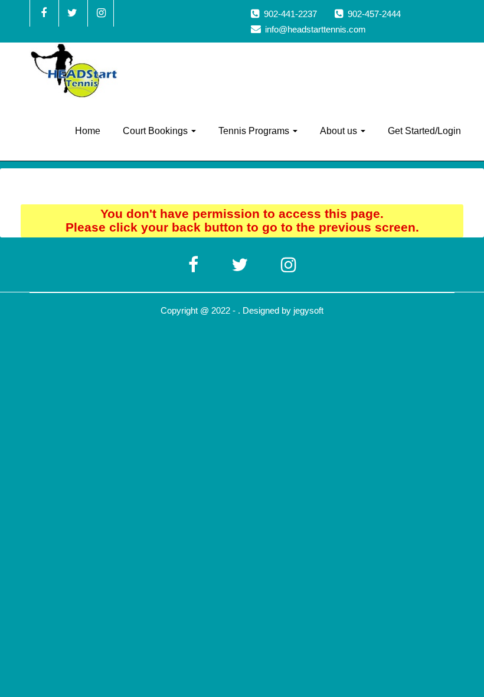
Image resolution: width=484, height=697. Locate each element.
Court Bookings (156, 131)
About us (339, 131)
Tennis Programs (255, 131)
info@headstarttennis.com (315, 29)
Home (87, 131)
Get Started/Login (424, 131)
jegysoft (308, 310)
